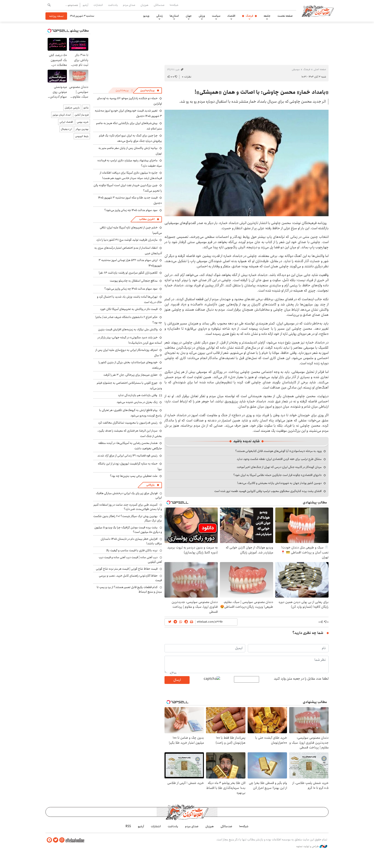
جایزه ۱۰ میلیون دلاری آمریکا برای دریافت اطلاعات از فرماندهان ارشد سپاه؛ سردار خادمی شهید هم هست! (131, 175)
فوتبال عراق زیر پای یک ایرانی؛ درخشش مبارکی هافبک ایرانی (129, 495)
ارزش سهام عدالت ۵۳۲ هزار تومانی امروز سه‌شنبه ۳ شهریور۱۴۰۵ (130, 263)
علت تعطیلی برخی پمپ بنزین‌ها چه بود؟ (134, 476)
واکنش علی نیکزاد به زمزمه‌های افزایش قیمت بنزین (128, 329)
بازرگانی (150, 485)
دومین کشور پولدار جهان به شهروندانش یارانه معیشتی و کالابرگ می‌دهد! (279, 483)
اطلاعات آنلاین (317, 11)
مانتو (86, 108)
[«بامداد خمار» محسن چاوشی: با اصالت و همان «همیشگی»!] (246, 163)
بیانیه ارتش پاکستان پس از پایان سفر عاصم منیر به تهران (130, 151)
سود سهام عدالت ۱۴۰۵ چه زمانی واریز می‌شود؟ (131, 210)
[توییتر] (55, 840)
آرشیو (85, 5)
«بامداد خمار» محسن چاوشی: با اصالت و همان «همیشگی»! (262, 92)
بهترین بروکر (82, 129)
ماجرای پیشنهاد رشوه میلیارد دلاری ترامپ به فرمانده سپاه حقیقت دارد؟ (129, 163)
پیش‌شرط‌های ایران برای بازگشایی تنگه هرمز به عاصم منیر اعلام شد (129, 126)
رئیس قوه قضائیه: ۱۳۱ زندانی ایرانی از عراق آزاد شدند (127, 455)
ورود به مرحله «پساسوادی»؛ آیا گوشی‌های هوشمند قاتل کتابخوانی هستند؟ (278, 451)
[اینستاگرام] (61, 840)
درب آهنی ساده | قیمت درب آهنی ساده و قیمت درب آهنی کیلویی (130, 559)
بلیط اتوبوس (82, 136)
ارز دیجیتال (66, 129)
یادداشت (113, 5)
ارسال (177, 680)
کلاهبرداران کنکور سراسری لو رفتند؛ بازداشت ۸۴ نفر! (128, 272)
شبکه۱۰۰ (174, 5)
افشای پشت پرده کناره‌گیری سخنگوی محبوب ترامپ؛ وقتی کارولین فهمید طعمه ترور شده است (268, 491)
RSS (128, 826)
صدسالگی (159, 5)
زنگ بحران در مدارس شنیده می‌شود (137, 402)
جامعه (267, 16)
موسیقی (296, 69)
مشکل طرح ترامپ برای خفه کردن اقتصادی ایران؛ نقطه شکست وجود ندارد (279, 459)
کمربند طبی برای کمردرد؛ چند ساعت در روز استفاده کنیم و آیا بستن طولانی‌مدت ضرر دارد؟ (128, 506)
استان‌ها (174, 16)
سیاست (216, 16)
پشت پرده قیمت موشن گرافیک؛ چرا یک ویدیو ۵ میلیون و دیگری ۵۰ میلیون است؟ (128, 529)
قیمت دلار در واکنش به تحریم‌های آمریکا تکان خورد (129, 309)
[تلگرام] (49, 840)
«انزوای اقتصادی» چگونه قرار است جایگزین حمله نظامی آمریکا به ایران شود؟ (277, 475)
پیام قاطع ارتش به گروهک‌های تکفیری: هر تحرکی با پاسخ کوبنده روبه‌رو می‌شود (130, 413)
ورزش (202, 16)
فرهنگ (249, 16)
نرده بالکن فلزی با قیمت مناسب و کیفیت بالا (132, 550)
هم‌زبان (144, 5)
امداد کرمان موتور (62, 115)
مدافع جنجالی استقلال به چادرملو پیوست (134, 280)
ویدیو (146, 16)
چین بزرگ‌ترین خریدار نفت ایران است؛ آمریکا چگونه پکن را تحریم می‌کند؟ (128, 188)
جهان (189, 16)
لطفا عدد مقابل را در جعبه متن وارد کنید (301, 678)
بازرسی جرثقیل (72, 108)
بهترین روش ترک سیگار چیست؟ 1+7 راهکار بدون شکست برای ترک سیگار (127, 518)
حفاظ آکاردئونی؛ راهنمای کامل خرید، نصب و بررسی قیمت (130, 577)
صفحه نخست (285, 16)
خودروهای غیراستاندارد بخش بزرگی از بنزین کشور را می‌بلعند (130, 365)
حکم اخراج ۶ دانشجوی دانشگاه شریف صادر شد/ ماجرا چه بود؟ (128, 320)
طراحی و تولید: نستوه (307, 846)
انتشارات (98, 5)
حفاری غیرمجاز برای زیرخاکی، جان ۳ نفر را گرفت (130, 374)
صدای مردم (129, 5)
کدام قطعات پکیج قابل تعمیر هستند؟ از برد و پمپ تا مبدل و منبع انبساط (129, 589)
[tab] (150, 90)
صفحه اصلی (320, 69)
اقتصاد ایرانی (66, 122)
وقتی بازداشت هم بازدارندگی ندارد (137, 395)
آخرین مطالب (147, 219)
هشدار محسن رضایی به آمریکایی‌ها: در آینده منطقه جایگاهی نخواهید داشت (130, 446)
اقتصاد (231, 16)
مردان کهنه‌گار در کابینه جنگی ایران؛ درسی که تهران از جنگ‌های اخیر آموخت (279, 467)
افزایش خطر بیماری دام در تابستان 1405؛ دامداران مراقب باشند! (131, 541)
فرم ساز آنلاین (82, 115)
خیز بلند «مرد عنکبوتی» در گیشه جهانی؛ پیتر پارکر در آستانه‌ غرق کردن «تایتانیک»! (130, 340)
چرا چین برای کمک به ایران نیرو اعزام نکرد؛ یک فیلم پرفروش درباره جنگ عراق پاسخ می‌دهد (130, 138)
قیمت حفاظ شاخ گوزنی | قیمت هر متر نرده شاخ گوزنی (127, 568)
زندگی (159, 16)
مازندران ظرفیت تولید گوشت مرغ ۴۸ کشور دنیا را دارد (127, 239)
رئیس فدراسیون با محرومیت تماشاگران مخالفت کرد (128, 422)
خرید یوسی (83, 122)
